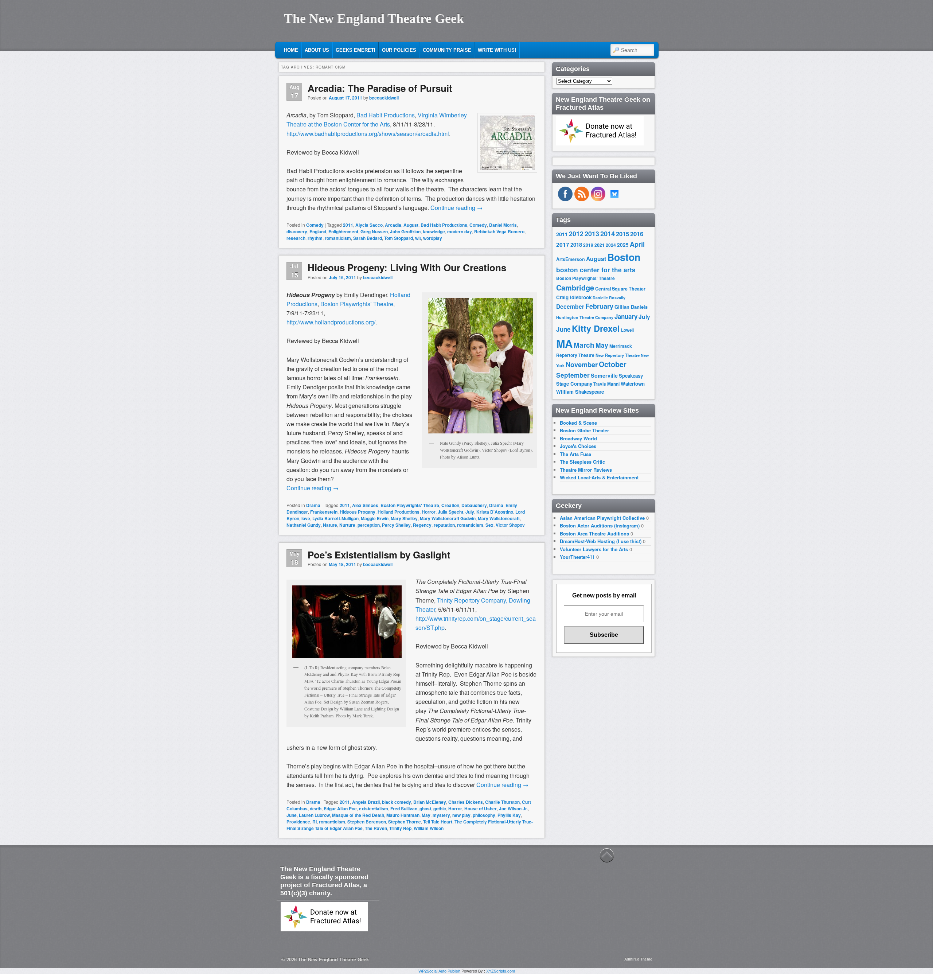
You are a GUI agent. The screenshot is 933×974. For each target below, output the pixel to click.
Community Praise (447, 50)
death (315, 808)
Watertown (633, 383)
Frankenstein (323, 512)
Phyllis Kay (509, 815)
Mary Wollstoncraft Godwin (448, 518)
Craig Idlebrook (574, 297)
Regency (422, 525)
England (317, 231)
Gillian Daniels (631, 306)
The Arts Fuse (575, 454)
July (469, 512)
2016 (636, 233)
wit (418, 238)
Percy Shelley (396, 525)
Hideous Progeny (357, 512)
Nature (330, 525)
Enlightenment (343, 231)
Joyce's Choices (578, 446)
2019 (588, 245)
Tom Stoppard (398, 238)
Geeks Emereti (355, 50)
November (582, 364)
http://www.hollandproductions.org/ (330, 322)
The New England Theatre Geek (374, 18)
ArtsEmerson (570, 259)
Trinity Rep (400, 828)
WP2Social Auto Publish (439, 971)
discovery (296, 231)
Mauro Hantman (402, 815)
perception (369, 525)
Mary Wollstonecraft (499, 518)
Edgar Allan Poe (340, 808)
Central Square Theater (620, 288)
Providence (298, 821)
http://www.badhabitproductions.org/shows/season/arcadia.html (367, 133)
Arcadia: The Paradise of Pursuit (380, 88)
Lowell (627, 330)
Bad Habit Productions (385, 115)
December (570, 306)
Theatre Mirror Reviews (586, 469)
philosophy (484, 815)
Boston (623, 257)
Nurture (347, 525)
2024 (611, 245)
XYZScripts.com (500, 971)
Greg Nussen (374, 231)
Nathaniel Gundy (303, 525)
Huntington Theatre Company (584, 317)
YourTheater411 (577, 556)
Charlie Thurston (502, 802)
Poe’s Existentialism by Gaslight (379, 554)
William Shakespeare (580, 391)
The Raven (376, 828)
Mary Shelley (404, 518)
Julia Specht (450, 512)
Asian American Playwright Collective (602, 517)
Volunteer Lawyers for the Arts (594, 549)
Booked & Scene (578, 422)
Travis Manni (606, 384)
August (410, 225)
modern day (459, 231)
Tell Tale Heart (437, 821)
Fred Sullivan (403, 808)
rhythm (315, 238)
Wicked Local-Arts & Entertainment (599, 477)
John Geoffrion (405, 231)
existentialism (373, 808)
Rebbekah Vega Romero (499, 231)
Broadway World (578, 438)
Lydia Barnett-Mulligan (335, 518)
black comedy (396, 802)
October (612, 364)
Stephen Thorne (404, 821)
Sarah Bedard (367, 238)
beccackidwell (384, 97)
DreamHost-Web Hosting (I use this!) (600, 541)
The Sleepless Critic (582, 461)
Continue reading (456, 207)
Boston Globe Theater (584, 430)
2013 (592, 233)
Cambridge (575, 288)
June (291, 815)
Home (291, 50)
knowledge (434, 231)
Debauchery (474, 505)
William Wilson (429, 828)
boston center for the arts (596, 269)
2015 (622, 233)
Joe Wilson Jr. (513, 808)
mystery (441, 815)
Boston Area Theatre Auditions (594, 533)
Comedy (315, 225)
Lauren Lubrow (314, 815)
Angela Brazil (366, 802)
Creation (450, 505)
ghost (425, 808)
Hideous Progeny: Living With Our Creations (407, 267)
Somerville (604, 375)
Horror (429, 512)
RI (314, 821)
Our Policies (399, 50)
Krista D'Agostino (494, 512)
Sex (489, 525)
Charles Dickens (465, 802)
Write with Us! (497, 50)
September (573, 375)
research (295, 238)
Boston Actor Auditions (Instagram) (600, 525)
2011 (348, 225)
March (584, 345)
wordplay (432, 238)
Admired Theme (638, 959)
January (625, 316)
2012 (576, 233)
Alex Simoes (365, 505)
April (637, 244)
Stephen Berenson (366, 821)
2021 (599, 245)
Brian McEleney (429, 802)
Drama (313, 505)
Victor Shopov (510, 525)
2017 (562, 244)
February (599, 306)
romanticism (338, 238)
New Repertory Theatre (618, 355)
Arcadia (393, 225)
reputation (444, 525)
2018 (576, 245)
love (305, 518)
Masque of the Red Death (358, 815)
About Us (317, 50)
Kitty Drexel (596, 328)
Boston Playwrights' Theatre (409, 505)
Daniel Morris (503, 225)
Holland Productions (398, 512)
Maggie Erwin (375, 518)
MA (564, 343)
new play (461, 815)
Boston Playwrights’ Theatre (356, 304)
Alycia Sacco (369, 225)
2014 (607, 233)
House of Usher (480, 808)
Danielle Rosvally (609, 297)
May (426, 815)
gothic (439, 808)
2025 (623, 244)
